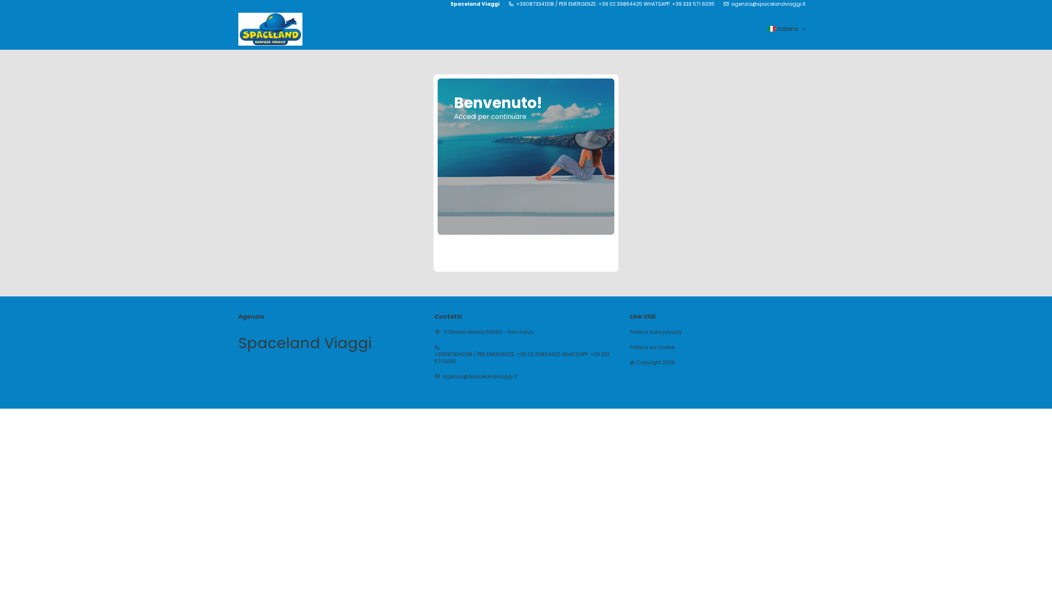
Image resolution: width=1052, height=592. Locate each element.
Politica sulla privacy (656, 332)
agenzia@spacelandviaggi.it (768, 4)
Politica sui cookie (652, 347)
